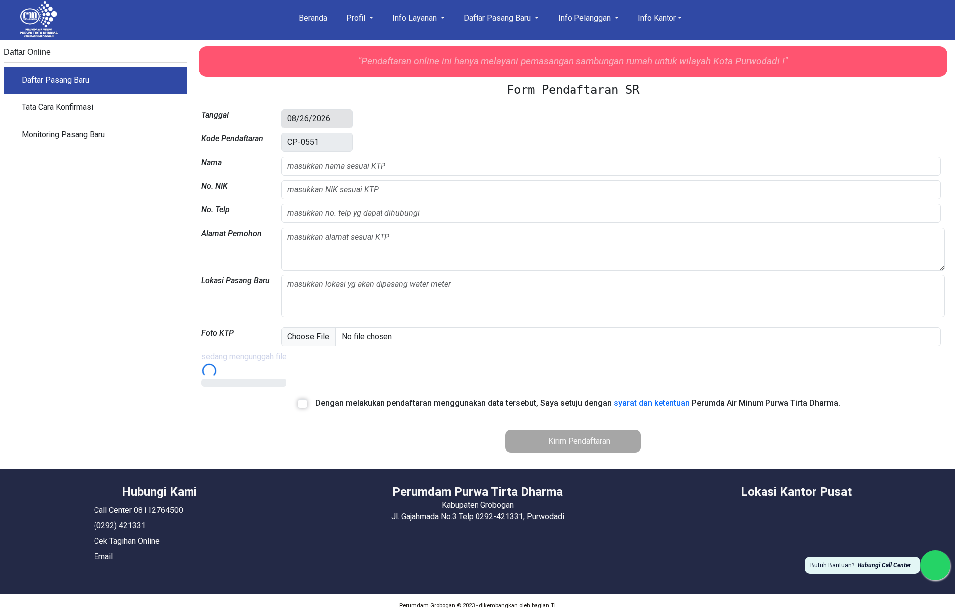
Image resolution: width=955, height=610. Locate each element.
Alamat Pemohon (231, 233)
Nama (211, 162)
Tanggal (215, 115)
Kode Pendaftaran (232, 138)
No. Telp (215, 209)
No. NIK (214, 186)
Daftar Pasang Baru (498, 18)
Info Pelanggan (585, 18)
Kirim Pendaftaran (578, 441)
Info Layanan (415, 18)
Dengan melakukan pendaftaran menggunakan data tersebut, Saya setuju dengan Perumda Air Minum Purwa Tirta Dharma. (577, 402)
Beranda (313, 18)
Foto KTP (217, 333)
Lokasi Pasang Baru (235, 280)
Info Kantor (657, 18)
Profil (356, 18)
